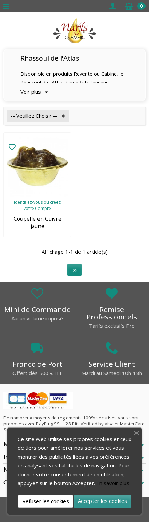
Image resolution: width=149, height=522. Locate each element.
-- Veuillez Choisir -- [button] (34, 115)
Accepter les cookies (102, 500)
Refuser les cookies (45, 501)
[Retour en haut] (74, 270)
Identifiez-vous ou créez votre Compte (37, 205)
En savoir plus (112, 483)
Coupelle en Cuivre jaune (37, 222)
